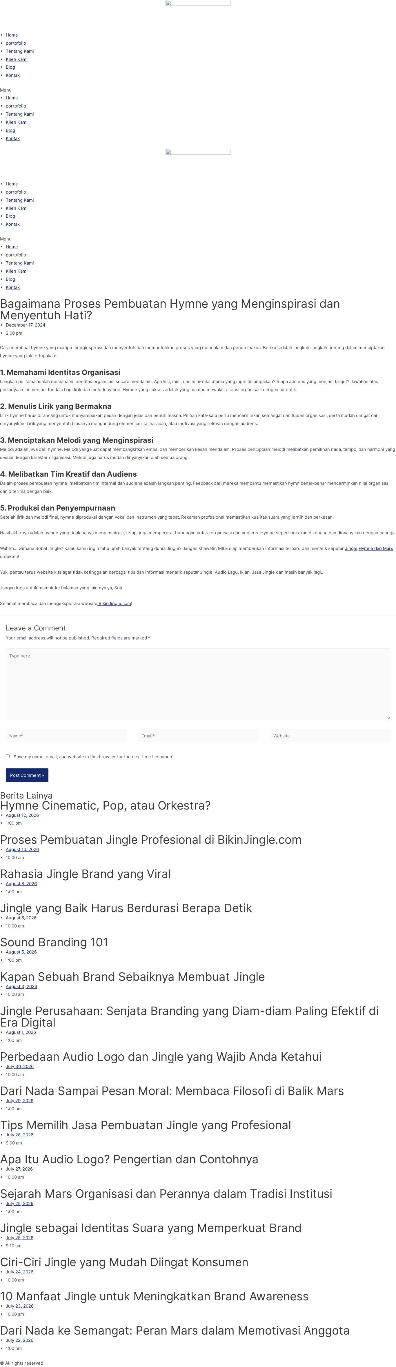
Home (12, 35)
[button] (198, 90)
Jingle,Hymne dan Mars (369, 548)
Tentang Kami (20, 51)
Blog (10, 67)
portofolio (16, 43)
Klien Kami (17, 59)
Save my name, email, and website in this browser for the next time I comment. (94, 756)
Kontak (13, 75)
